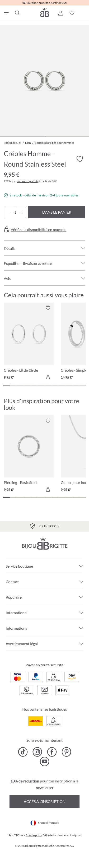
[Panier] (83, 13)
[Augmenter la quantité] (21, 212)
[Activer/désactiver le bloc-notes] (48, 308)
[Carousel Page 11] (75, 497)
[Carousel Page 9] (61, 497)
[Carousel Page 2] (13, 497)
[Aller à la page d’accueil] (44, 12)
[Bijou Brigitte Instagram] (37, 752)
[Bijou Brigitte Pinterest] (66, 752)
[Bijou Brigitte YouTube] (44, 761)
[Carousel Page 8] (55, 497)
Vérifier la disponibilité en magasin (38, 229)
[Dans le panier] (48, 377)
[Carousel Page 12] (82, 497)
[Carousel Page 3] (20, 497)
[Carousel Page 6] (40, 497)
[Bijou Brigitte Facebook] (52, 752)
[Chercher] (17, 13)
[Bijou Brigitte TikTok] (23, 752)
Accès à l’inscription (45, 801)
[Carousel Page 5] (34, 497)
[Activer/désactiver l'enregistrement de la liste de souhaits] (79, 159)
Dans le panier (56, 212)
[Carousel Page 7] (48, 497)
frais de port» (34, 835)
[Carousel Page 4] (27, 497)
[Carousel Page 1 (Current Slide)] (6, 497)
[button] (60, 13)
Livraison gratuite (27, 181)
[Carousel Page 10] (68, 497)
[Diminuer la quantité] (9, 212)
